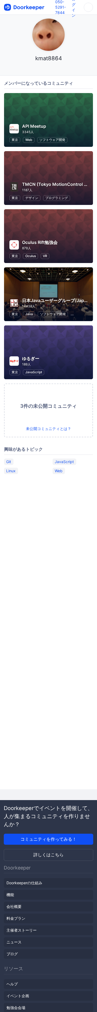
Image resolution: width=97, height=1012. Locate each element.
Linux (11, 470)
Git (8, 461)
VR (45, 256)
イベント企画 (17, 995)
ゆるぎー (30, 358)
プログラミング (56, 198)
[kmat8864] (48, 68)
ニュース (14, 942)
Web (28, 140)
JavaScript (33, 372)
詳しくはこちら (48, 854)
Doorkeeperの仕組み (24, 882)
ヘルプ (12, 984)
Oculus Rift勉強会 (40, 242)
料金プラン (15, 918)
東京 (15, 140)
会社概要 (14, 906)
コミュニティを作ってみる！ (48, 839)
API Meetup (34, 126)
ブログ (12, 953)
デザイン (31, 198)
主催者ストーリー (21, 930)
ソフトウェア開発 (52, 140)
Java (29, 314)
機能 (10, 894)
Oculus (30, 256)
